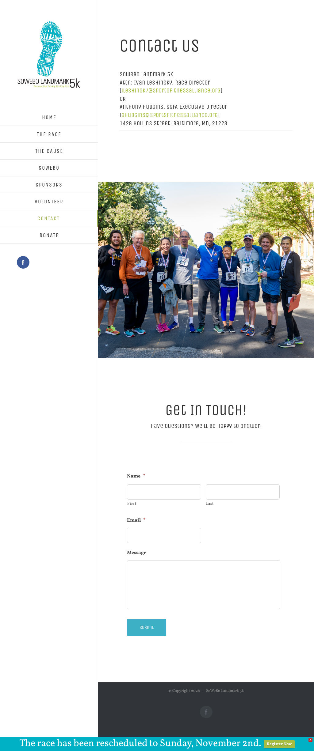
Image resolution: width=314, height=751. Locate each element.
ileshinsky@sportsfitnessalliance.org (170, 90)
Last (210, 504)
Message (136, 553)
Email (136, 520)
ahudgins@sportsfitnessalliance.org (169, 115)
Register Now (279, 744)
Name (136, 476)
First (131, 504)
